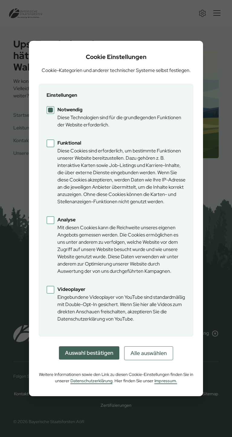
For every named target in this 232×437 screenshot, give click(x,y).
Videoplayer (71, 289)
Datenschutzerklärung (91, 380)
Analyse (66, 220)
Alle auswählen (148, 353)
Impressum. (165, 380)
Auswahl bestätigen (89, 352)
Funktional (69, 143)
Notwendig (69, 109)
